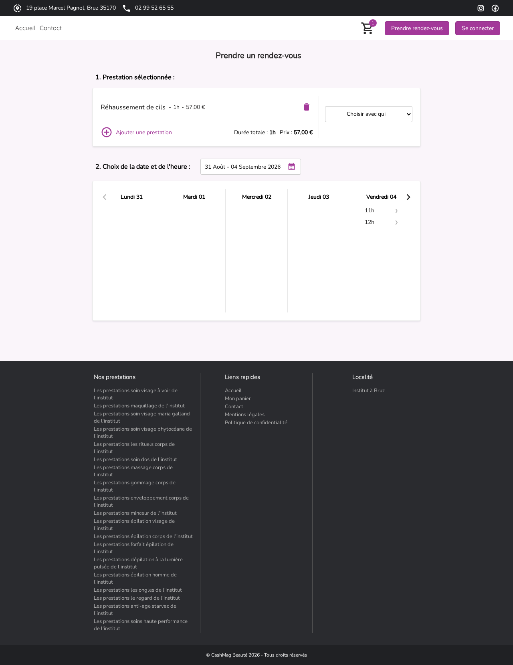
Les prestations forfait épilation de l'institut (134, 548)
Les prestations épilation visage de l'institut (134, 525)
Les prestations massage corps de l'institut (133, 471)
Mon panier (238, 398)
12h (369, 222)
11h (369, 210)
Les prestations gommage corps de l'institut (135, 486)
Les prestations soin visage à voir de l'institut (136, 394)
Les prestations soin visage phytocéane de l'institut (143, 432)
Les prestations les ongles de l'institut (138, 590)
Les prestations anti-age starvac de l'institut (135, 610)
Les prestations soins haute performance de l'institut (141, 625)
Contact (234, 406)
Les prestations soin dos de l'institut (135, 459)
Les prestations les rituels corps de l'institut (134, 448)
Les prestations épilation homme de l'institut (135, 578)
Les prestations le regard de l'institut (137, 598)
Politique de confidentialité (256, 422)
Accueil (233, 390)
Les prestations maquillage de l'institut (139, 405)
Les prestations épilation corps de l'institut (143, 536)
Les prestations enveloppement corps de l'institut (141, 501)
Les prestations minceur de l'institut (135, 513)
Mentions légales (245, 414)
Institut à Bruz (368, 390)
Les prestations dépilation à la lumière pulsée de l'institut (138, 563)
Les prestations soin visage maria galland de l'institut (142, 417)
